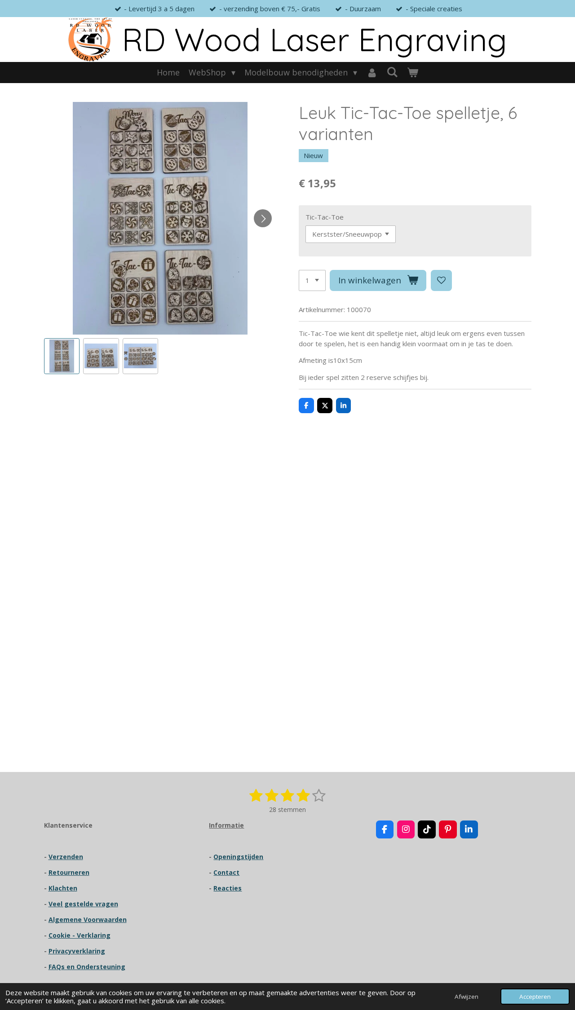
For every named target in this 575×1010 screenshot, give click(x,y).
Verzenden (66, 856)
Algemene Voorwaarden (88, 919)
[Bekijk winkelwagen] (412, 72)
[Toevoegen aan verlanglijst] (441, 280)
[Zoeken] (392, 72)
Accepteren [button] (535, 996)
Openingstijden (238, 856)
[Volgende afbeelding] (263, 218)
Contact (226, 872)
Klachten (63, 888)
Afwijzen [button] (466, 996)
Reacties (227, 888)
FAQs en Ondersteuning (87, 966)
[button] (62, 356)
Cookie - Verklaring (80, 935)
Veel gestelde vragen (83, 904)
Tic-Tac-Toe (324, 216)
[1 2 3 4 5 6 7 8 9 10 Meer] (312, 280)
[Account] (372, 72)
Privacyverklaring (77, 951)
